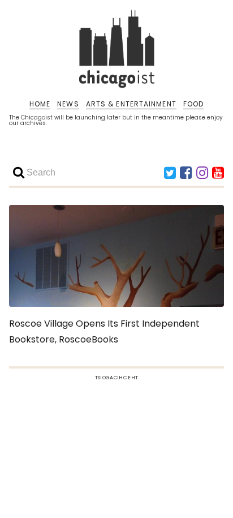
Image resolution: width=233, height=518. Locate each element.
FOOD (193, 104)
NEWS (68, 104)
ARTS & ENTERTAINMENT (131, 104)
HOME (39, 104)
